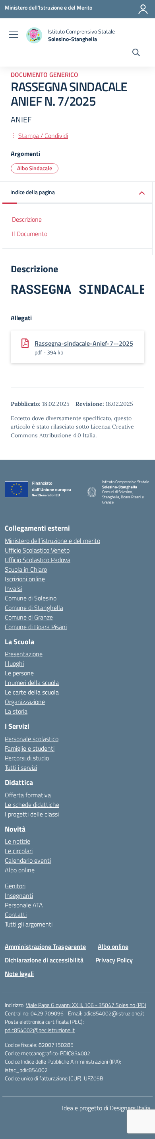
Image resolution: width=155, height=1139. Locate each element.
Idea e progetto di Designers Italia (106, 1108)
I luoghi (14, 663)
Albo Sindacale (34, 168)
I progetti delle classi (32, 814)
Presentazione (24, 654)
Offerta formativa (28, 795)
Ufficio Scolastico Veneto (37, 550)
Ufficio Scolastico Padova (37, 560)
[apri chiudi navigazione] (13, 35)
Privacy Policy (114, 960)
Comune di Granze (29, 617)
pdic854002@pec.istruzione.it (40, 1030)
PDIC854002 (75, 1053)
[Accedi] (143, 9)
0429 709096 (47, 1013)
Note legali (19, 973)
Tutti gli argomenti (28, 924)
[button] (77, 193)
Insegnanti (19, 895)
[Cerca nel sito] (136, 53)
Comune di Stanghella (34, 607)
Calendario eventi (28, 860)
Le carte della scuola (32, 692)
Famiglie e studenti (29, 748)
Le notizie (17, 841)
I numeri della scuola (32, 682)
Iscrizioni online (25, 579)
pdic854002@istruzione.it (113, 1013)
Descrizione (27, 219)
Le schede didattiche (32, 804)
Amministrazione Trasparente (45, 946)
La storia (16, 711)
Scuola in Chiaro (26, 569)
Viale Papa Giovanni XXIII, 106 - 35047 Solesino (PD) (86, 1005)
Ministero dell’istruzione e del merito (52, 540)
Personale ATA (24, 905)
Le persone (19, 673)
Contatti (16, 914)
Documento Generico (44, 74)
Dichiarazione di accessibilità (44, 960)
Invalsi (13, 588)
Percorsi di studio (27, 758)
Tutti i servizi (21, 767)
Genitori (15, 886)
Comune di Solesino (30, 598)
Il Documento (29, 233)
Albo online (20, 870)
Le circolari (19, 851)
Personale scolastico (31, 739)
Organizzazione (25, 701)
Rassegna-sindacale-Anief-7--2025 (84, 343)
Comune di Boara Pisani (36, 626)
